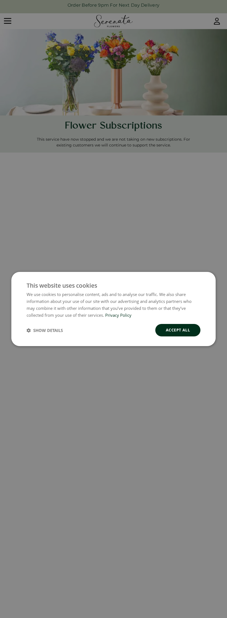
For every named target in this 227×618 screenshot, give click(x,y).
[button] (45, 330)
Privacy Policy (118, 315)
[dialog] (113, 309)
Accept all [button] (178, 330)
